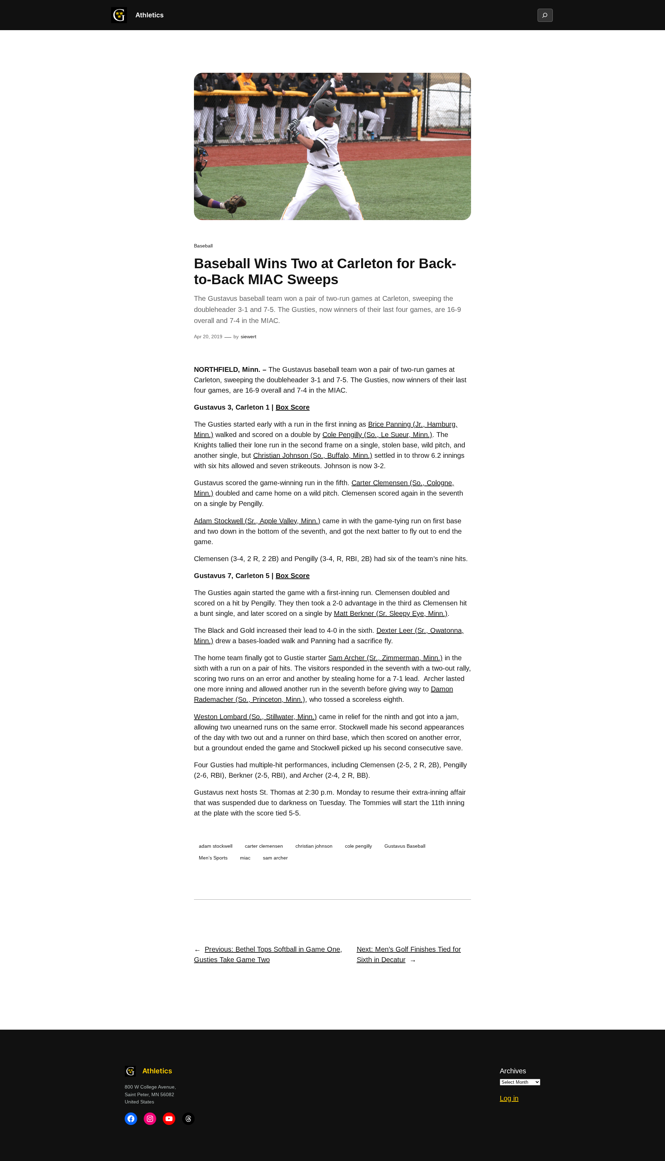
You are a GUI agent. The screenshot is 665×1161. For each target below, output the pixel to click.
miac (245, 858)
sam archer (275, 858)
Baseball (203, 245)
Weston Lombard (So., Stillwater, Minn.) (255, 717)
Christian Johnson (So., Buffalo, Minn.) (312, 455)
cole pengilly (358, 846)
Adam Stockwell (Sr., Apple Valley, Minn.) (257, 521)
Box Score (293, 407)
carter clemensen (264, 846)
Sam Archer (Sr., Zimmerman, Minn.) (385, 658)
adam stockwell (215, 846)
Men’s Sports (213, 858)
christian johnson (313, 846)
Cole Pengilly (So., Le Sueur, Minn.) (377, 434)
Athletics (149, 15)
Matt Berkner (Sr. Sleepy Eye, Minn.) (390, 613)
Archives (513, 1071)
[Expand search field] (545, 15)
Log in (509, 1098)
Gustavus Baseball (404, 846)
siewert (248, 336)
